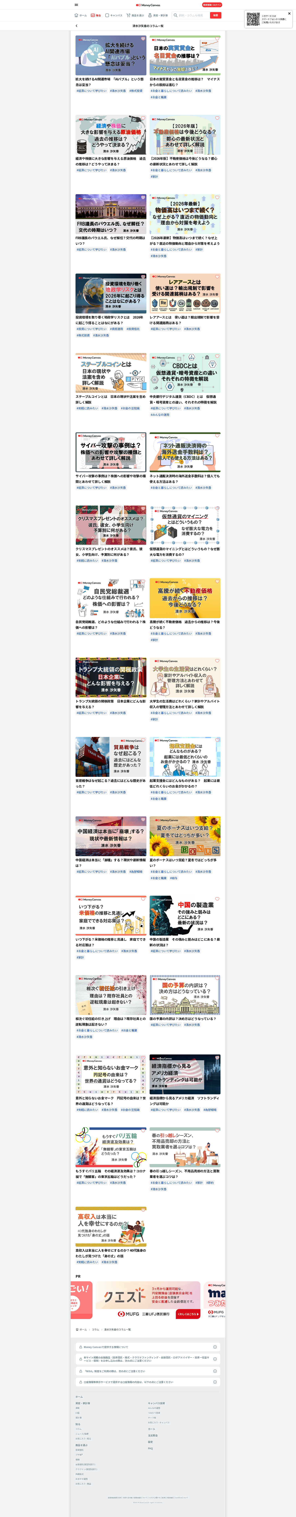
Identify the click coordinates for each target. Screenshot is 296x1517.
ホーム (83, 1329)
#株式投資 (135, 91)
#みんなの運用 (160, 415)
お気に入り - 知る (83, 1438)
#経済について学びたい (92, 91)
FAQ (150, 1448)
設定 (150, 1441)
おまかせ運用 (82, 1478)
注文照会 (153, 1435)
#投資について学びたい (92, 329)
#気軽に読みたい (87, 408)
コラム (95, 1329)
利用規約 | (170, 1497)
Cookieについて (181, 1497)
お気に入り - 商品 (83, 1483)
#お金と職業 (159, 97)
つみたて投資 (154, 1412)
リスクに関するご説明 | (157, 1497)
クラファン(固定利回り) (86, 1469)
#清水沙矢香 (118, 91)
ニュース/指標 (82, 1433)
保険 (78, 1459)
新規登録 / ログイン (212, 4)
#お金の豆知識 (130, 408)
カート (151, 1429)
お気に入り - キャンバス (159, 1422)
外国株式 (80, 1473)
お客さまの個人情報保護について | (135, 1497)
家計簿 (79, 1417)
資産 (78, 1407)
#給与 (173, 878)
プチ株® (79, 1454)
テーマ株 (152, 1417)
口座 (78, 1412)
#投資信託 (133, 329)
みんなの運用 (154, 1407)
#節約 (210, 1183)
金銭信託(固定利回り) (85, 1464)
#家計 (154, 176)
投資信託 (80, 1449)
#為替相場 (135, 872)
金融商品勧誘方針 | (115, 1497)
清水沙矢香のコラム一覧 (117, 1329)
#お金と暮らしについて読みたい (171, 91)
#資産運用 (116, 329)
